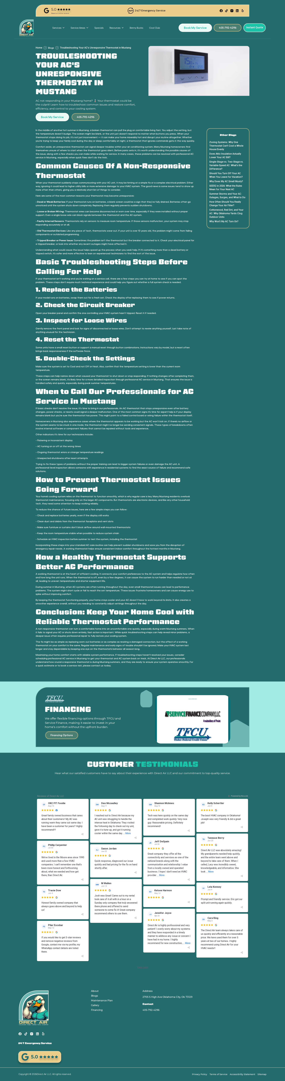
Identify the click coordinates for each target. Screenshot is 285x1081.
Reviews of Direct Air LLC (50, 796)
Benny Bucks (136, 27)
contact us (97, 665)
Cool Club (154, 27)
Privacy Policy (199, 1074)
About (95, 991)
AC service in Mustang (74, 658)
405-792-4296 (150, 1010)
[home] (26, 27)
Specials (99, 27)
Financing (97, 1010)
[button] (58, 28)
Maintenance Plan (102, 1000)
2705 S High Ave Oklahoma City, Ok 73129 (167, 997)
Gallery (95, 1005)
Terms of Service (218, 1074)
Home (39, 47)
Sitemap (262, 1074)
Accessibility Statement (242, 1074)
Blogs (51, 47)
